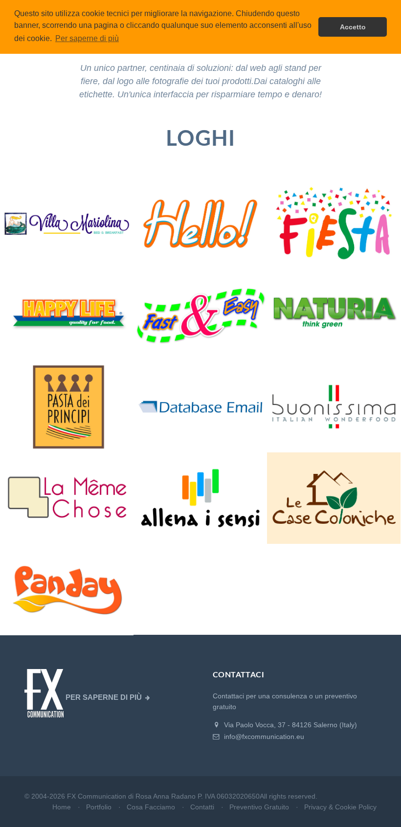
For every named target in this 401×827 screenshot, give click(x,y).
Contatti (202, 807)
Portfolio (98, 807)
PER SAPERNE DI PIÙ (104, 697)
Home (61, 807)
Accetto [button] (353, 27)
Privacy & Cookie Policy (340, 807)
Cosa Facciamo (151, 807)
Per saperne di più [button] (87, 38)
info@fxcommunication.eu (263, 736)
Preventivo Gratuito (259, 807)
